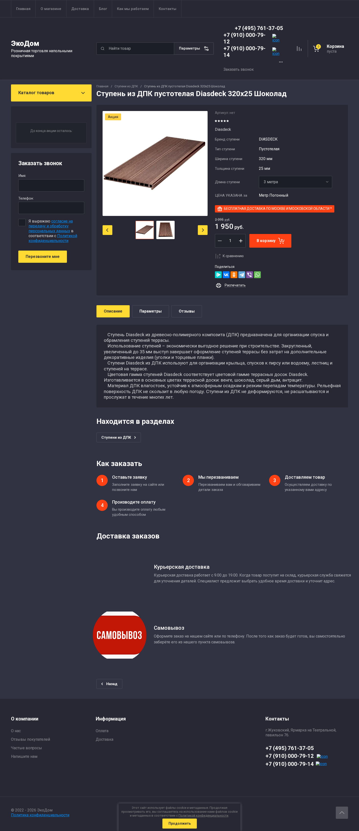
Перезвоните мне (43, 256)
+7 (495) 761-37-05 (259, 28)
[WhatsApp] (257, 274)
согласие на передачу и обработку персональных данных (51, 226)
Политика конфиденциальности (40, 815)
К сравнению (233, 256)
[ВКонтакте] (226, 274)
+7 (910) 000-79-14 (289, 764)
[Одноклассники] (234, 274)
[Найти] (102, 48)
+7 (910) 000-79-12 (289, 756)
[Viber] (249, 274)
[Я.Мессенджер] (218, 274)
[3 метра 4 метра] (295, 182)
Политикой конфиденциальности (53, 238)
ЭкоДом (25, 43)
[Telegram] (241, 274)
